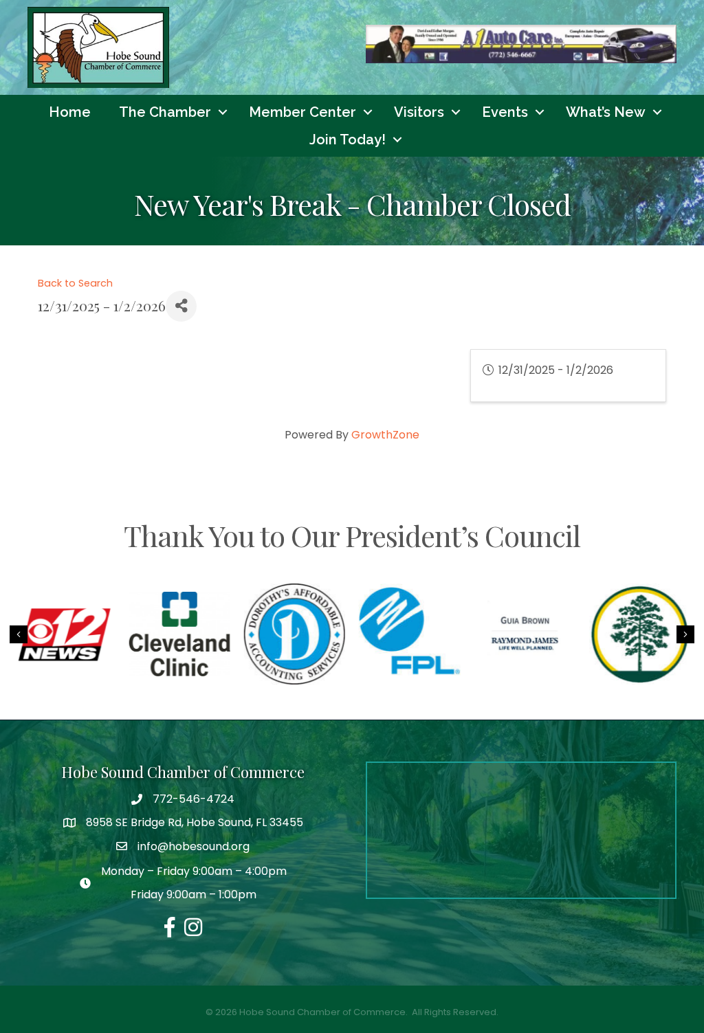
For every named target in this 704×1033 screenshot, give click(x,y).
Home (70, 112)
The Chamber (165, 112)
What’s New (606, 112)
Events (505, 112)
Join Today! (347, 139)
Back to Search (75, 283)
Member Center (302, 112)
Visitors (419, 112)
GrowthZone (385, 435)
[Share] (181, 306)
